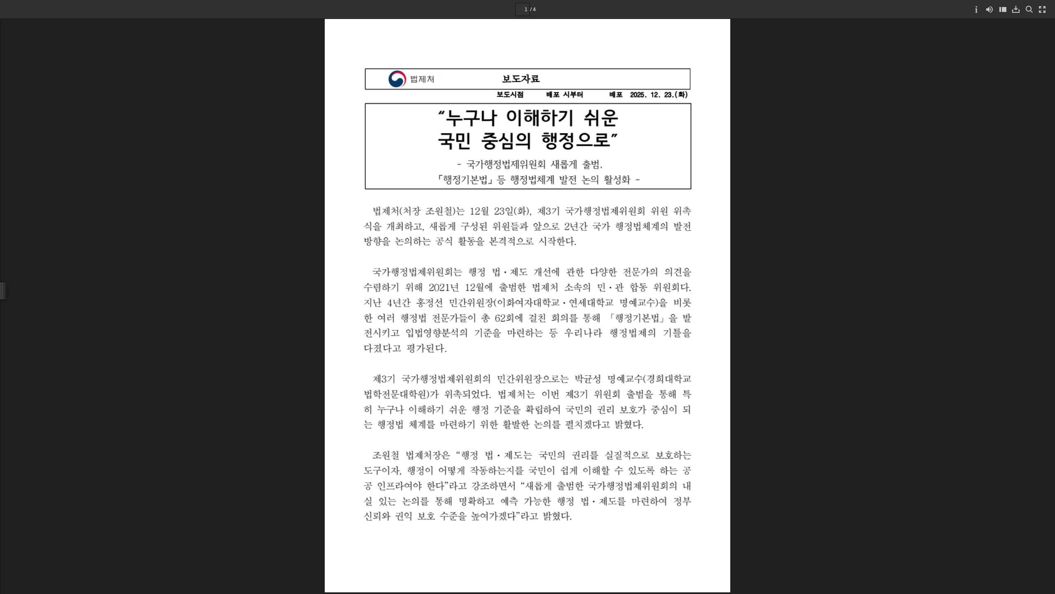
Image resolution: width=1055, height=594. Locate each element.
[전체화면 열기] (1042, 9)
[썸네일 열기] (1002, 9)
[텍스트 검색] (1029, 9)
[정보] (976, 9)
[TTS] (989, 9)
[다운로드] (1015, 9)
